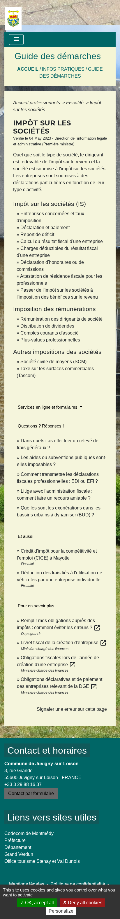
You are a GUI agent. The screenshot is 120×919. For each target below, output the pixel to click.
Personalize (61, 911)
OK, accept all (39, 902)
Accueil (27, 69)
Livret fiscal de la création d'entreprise (64, 642)
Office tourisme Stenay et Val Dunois (42, 861)
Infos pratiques (63, 69)
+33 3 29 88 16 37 (23, 784)
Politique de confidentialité (77, 884)
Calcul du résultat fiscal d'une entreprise (61, 241)
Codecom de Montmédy (29, 833)
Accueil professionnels (37, 102)
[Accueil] (13, 16)
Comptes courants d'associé (49, 332)
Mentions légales (26, 884)
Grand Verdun (18, 854)
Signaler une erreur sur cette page (72, 709)
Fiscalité (75, 102)
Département (17, 847)
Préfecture (15, 840)
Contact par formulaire (31, 793)
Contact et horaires (47, 750)
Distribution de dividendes (47, 326)
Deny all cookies (84, 902)
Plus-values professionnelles (50, 339)
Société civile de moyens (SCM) (53, 361)
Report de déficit (37, 234)
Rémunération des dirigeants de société (61, 319)
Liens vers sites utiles (51, 817)
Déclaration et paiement (45, 227)
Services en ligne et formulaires (48, 407)
